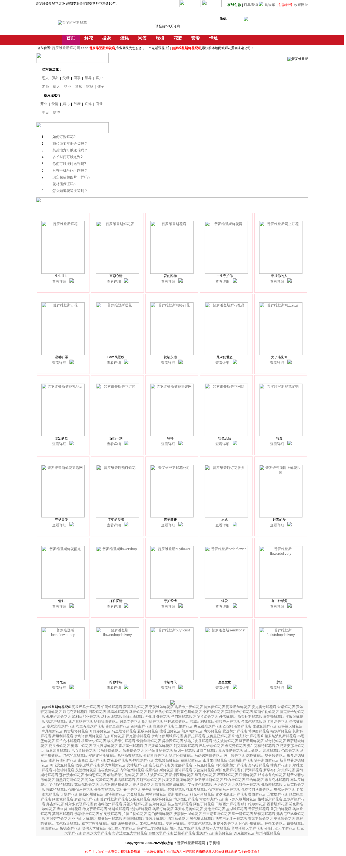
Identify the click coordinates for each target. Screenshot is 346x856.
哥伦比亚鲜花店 (62, 765)
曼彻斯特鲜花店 (156, 755)
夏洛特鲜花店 (144, 785)
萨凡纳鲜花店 (53, 731)
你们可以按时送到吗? (69, 164)
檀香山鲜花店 (170, 731)
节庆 (77, 104)
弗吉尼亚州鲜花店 (217, 814)
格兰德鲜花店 (64, 770)
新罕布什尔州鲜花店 (279, 770)
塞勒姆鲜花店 (156, 794)
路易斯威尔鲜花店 (159, 746)
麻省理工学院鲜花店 (153, 828)
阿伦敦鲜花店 (63, 799)
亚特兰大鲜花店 (290, 726)
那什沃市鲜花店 (72, 775)
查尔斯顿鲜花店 (261, 819)
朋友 (54, 78)
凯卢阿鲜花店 (193, 731)
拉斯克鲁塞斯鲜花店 (178, 780)
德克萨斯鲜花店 (95, 809)
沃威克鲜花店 (140, 799)
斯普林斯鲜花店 (250, 717)
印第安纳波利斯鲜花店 (279, 736)
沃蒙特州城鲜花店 (188, 814)
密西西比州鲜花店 (92, 760)
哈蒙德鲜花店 (134, 751)
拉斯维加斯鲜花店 (160, 770)
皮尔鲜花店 (158, 804)
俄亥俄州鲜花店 (81, 789)
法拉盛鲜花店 (185, 833)
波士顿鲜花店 (235, 755)
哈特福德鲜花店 (107, 721)
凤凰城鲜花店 (118, 712)
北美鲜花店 (205, 833)
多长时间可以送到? (67, 157)
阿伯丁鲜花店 (204, 804)
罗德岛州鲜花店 (87, 799)
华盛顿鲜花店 (276, 755)
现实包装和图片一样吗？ (71, 177)
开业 (43, 104)
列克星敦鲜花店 (186, 746)
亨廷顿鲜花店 (285, 819)
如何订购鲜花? (63, 137)
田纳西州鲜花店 (228, 804)
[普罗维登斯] (71, 281)
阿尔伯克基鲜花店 (99, 780)
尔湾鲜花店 (272, 751)
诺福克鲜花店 (109, 770)
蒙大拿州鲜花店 (114, 765)
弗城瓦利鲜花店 (202, 721)
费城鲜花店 (257, 794)
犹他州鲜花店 (215, 809)
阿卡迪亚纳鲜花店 (159, 751)
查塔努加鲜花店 (69, 809)
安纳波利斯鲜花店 (103, 755)
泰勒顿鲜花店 (274, 717)
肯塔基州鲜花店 (131, 746)
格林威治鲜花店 (177, 721)
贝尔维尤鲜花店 (202, 819)
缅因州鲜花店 (185, 751)
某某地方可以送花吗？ (70, 150)
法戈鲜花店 (222, 785)
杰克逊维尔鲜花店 (208, 726)
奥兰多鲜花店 (164, 726)
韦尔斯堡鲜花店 (68, 823)
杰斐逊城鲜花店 (88, 765)
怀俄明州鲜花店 (252, 823)
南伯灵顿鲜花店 (161, 814)
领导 (88, 78)
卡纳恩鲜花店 (96, 775)
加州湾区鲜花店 (268, 833)
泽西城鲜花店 (228, 775)
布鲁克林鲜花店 (277, 780)
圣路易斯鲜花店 (241, 760)
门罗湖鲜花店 (252, 770)
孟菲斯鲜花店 (278, 804)
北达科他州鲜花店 (246, 785)
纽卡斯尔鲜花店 (276, 721)
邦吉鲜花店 (55, 804)
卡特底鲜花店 (204, 765)
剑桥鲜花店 (255, 755)
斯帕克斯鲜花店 (228, 770)
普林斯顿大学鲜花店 (247, 828)
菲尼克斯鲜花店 (75, 712)
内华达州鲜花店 (132, 770)
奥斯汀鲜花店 (163, 809)
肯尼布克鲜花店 (212, 799)
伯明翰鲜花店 (112, 707)
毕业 (67, 86)
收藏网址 (301, 5)
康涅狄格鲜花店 (81, 721)
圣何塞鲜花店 (182, 717)
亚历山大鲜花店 (85, 819)
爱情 (54, 104)
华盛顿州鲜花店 (110, 819)
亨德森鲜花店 (204, 770)
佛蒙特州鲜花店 (87, 814)
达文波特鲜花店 (226, 741)
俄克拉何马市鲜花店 (257, 789)
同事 (77, 78)
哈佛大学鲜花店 (95, 828)
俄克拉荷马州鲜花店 (224, 789)
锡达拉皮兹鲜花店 (198, 741)
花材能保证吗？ (64, 184)
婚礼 (65, 104)
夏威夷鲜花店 (148, 731)
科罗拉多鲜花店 (206, 717)
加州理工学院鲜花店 (185, 828)
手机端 (214, 843)
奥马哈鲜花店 (259, 765)
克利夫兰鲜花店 (129, 789)
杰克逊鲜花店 (118, 760)
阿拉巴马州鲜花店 (86, 707)
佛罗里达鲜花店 (118, 726)
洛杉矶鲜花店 (112, 717)
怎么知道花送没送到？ (70, 191)
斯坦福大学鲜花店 (122, 828)
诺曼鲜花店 (69, 794)
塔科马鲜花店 (179, 819)
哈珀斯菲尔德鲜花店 (123, 775)
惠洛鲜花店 (213, 731)
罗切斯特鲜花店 (61, 785)
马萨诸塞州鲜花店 (209, 755)
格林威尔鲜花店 (270, 799)
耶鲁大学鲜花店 (161, 833)
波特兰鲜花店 (207, 751)
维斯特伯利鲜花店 (63, 760)
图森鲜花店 (97, 712)
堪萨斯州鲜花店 (252, 741)
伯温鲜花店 (290, 751)
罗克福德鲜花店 (138, 736)
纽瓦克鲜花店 (206, 775)
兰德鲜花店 (50, 828)
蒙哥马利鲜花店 (136, 707)
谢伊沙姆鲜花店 (226, 823)
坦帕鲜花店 (184, 726)
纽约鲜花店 (255, 780)
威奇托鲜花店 (276, 741)
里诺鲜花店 (184, 770)
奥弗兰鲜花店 (82, 746)
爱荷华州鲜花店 (149, 741)
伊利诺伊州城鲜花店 (167, 736)
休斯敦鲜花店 (119, 809)
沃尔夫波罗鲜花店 (154, 775)
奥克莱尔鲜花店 (200, 823)
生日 (45, 112)
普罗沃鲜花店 (259, 809)
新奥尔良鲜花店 (58, 751)
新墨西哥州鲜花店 (70, 780)
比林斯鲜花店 (138, 765)
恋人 (45, 78)
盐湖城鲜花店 (237, 809)
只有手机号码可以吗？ (70, 170)
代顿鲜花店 (177, 789)
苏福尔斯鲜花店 (87, 785)
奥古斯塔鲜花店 (76, 731)
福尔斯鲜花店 (281, 731)
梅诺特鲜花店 (57, 789)
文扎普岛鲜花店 (168, 760)
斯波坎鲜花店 (156, 819)
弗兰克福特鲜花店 (261, 746)
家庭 (89, 86)
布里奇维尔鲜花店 (90, 726)
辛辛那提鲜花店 (155, 789)
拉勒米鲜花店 (276, 823)
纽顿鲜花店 (248, 775)
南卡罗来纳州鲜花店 (241, 799)
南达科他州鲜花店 (108, 804)
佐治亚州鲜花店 (265, 726)
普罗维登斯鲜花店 (114, 799)
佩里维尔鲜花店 (59, 717)
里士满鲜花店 (243, 814)
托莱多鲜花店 (197, 789)
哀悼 (88, 104)
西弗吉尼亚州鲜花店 (231, 819)
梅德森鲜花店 (71, 828)
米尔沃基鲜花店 (152, 823)
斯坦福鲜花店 (153, 721)
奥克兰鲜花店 (245, 833)
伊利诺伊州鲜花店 (89, 736)
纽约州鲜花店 (235, 780)
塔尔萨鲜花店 (285, 789)
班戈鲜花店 (253, 751)
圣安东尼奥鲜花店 (189, 809)
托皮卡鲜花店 (60, 746)
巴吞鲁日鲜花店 (84, 751)
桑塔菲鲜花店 (125, 780)
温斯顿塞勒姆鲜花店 (171, 785)
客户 (99, 78)
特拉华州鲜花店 (228, 721)
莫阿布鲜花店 (63, 814)
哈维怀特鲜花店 (182, 755)
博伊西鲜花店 (259, 731)
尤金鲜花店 (136, 794)
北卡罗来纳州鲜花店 (116, 785)
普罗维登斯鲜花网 (66, 48)
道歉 (78, 86)
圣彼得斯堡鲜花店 (237, 726)
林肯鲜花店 (279, 765)
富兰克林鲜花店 (68, 741)
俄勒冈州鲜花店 (92, 794)
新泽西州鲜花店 (182, 775)
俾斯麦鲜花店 (272, 785)
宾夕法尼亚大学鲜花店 (130, 833)
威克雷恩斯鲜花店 (96, 823)
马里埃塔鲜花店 (124, 731)
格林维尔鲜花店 (142, 760)
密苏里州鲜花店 (215, 760)
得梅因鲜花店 (173, 741)
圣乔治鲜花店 (281, 809)
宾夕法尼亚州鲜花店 (231, 794)
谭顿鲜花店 (295, 823)
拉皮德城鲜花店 (180, 804)
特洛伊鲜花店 (215, 707)
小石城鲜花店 (214, 712)
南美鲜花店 (224, 833)
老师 (45, 86)
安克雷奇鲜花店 (264, 707)
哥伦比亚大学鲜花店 (280, 828)
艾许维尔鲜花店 (200, 785)
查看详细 (59, 281)
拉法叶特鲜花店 (110, 751)
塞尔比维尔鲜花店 (61, 726)
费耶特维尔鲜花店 (239, 712)
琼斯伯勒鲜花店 (267, 712)
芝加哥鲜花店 (115, 736)
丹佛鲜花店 (228, 717)
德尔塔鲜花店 (57, 721)
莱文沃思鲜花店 (106, 746)
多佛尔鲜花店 (252, 721)
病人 (56, 86)
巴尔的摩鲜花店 (75, 755)
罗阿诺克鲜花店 (59, 819)
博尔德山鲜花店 (186, 799)
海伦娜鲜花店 (182, 765)
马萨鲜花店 (138, 712)
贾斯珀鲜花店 (179, 794)
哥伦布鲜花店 (100, 731)
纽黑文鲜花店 (131, 721)
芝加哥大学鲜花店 (216, 828)
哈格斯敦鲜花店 (130, 755)
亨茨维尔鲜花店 (162, 707)
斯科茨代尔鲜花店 (162, 712)
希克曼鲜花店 (236, 746)
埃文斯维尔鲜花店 (121, 741)
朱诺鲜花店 (286, 707)
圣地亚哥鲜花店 (158, 717)
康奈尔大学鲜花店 (97, 833)
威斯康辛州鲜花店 (125, 823)
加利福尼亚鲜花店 (86, 717)
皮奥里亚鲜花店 (219, 736)
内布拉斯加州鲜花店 (231, 765)
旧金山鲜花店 (134, 717)
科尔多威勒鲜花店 (79, 804)
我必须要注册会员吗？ (70, 143)
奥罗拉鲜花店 (195, 736)
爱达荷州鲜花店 (235, 731)
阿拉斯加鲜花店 (239, 707)
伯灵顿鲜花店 (111, 814)
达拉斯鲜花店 (141, 809)
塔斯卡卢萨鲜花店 (189, 707)
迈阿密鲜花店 (142, 726)
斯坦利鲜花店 (63, 736)
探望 (56, 112)
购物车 (270, 5)
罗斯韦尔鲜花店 (149, 780)
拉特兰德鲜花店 (135, 814)
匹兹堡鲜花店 (278, 794)
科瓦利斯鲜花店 (202, 794)
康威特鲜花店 (162, 799)
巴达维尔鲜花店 (212, 746)
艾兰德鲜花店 (86, 770)
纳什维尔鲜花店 (254, 804)
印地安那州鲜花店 (246, 736)
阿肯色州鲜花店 (190, 712)
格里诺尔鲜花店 (94, 741)
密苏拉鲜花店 (160, 765)
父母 (65, 78)
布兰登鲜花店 (192, 760)
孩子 (100, 86)
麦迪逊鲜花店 (176, 823)
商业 (99, 104)
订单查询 (251, 5)
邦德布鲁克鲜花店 (272, 775)
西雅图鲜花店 (134, 819)
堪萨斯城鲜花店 (267, 760)
